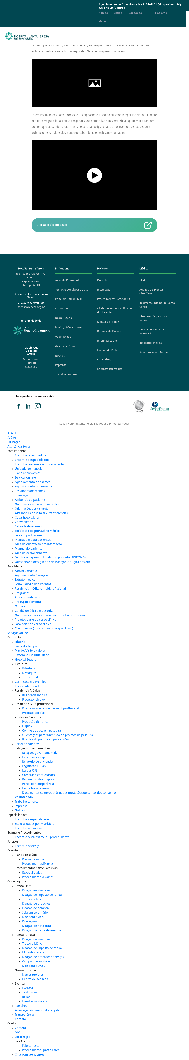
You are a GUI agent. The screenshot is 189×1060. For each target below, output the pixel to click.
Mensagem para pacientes (33, 540)
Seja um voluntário (35, 912)
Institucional (62, 308)
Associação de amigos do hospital (37, 1010)
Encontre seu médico (110, 369)
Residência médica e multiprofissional (40, 588)
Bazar (26, 997)
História (20, 642)
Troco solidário (32, 899)
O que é (20, 606)
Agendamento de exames (32, 482)
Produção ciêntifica (35, 721)
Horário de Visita (107, 350)
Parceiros (21, 1006)
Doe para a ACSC (33, 917)
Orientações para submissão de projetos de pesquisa (50, 615)
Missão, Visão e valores (30, 650)
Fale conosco (30, 1045)
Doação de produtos (36, 903)
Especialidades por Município (34, 824)
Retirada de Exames (109, 331)
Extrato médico (25, 579)
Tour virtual (30, 677)
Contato (20, 1019)
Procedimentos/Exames (37, 863)
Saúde (118, 13)
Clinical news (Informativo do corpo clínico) (44, 628)
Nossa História (63, 318)
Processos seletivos (27, 597)
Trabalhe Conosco (66, 374)
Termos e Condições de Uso (71, 289)
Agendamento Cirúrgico (31, 575)
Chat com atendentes (29, 1054)
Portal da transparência (38, 784)
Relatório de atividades (38, 761)
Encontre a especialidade (32, 460)
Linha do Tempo (26, 646)
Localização (22, 1037)
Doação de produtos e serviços (43, 957)
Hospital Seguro (26, 659)
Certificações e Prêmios (30, 682)
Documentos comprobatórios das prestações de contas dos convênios (69, 792)
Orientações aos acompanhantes (37, 504)
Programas (22, 593)
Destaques (29, 673)
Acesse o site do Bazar (52, 225)
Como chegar (105, 359)
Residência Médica (150, 343)
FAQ (17, 1032)
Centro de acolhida (35, 979)
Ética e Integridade (27, 686)
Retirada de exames (28, 526)
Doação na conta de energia (41, 930)
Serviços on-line (25, 477)
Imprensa (60, 365)
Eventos (27, 988)
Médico (103, 21)
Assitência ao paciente (30, 500)
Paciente (161, 13)
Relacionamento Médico (154, 352)
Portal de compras (27, 744)
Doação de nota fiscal (37, 926)
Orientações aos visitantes (32, 508)
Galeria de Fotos (65, 346)
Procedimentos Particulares (113, 299)
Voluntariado (63, 337)
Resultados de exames (30, 491)
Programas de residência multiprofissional (50, 708)
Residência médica (34, 695)
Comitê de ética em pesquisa (34, 611)
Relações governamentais (39, 753)
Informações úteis (107, 341)
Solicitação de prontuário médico (37, 531)
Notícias (60, 356)
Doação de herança (35, 908)
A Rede (103, 13)
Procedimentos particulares (40, 1050)
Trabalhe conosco (27, 801)
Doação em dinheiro (36, 890)
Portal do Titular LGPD (68, 299)
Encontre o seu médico (30, 455)
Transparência (24, 1014)
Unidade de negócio (29, 468)
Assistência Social (18, 446)
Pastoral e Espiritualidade (32, 655)
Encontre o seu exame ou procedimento (42, 837)
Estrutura (28, 668)
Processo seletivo (33, 699)
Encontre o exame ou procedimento (39, 464)
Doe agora (29, 921)
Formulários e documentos (33, 584)
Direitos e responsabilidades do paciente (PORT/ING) (50, 557)
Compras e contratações (38, 775)
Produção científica (28, 602)
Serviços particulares (28, 535)
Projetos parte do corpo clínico (35, 619)
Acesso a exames (26, 571)
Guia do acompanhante (31, 553)
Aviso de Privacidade (67, 280)
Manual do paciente (28, 548)
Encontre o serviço (27, 846)
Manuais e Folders (108, 322)
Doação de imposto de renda (42, 895)
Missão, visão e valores (68, 327)
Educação (135, 13)
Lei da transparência (36, 788)
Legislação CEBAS (34, 766)
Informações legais (34, 757)
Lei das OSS (29, 770)
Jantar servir (30, 992)
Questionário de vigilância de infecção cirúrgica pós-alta (53, 562)
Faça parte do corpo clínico (33, 624)
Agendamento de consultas (33, 486)
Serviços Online (17, 633)
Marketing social (33, 952)
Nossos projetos (32, 974)
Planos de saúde (33, 859)
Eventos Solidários (34, 1001)
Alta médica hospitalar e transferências (41, 513)
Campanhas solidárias (36, 961)
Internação (103, 289)
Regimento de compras (38, 779)
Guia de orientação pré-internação (38, 544)
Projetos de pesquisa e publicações (45, 739)
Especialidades (32, 872)
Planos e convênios (27, 473)
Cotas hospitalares (27, 517)
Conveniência (24, 522)
